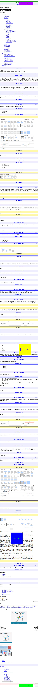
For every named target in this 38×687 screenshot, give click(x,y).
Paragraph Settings (8, 25)
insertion (4, 607)
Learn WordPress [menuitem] (6, 669)
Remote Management (7, 45)
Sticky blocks (4, 574)
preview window (6, 508)
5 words (36, 372)
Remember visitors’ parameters (8, 60)
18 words (36, 565)
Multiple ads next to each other (6, 576)
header (30, 606)
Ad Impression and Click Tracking (11, 40)
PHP (10, 607)
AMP (13, 605)
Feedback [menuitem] (5, 671)
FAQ (2, 53)
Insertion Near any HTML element (11, 31)
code (4, 606)
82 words (36, 299)
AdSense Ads (8, 27)
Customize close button (7, 57)
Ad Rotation (7, 36)
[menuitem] (20, 681)
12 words (36, 232)
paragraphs (8, 607)
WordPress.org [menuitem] (6, 667)
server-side (19, 607)
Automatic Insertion (8, 22)
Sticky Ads (7, 38)
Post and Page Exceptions (9, 34)
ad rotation (4, 605)
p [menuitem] (6, 675)
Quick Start (5, 17)
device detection (16, 606)
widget (29, 607)
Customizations (6, 43)
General (3, 198)
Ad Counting (7, 37)
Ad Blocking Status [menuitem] (7, 679)
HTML (35, 606)
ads (6, 605)
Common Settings (6, 18)
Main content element (11, 309)
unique (28, 607)
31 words (36, 352)
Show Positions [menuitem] (6, 674)
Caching (7, 35)
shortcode (24, 607)
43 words (36, 289)
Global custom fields (7, 46)
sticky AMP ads (27, 96)
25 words (36, 397)
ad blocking (1, 605)
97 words (36, 75)
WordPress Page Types (9, 26)
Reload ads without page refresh (8, 61)
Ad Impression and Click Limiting (11, 41)
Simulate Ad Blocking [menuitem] (7, 680)
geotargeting (28, 606)
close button (2, 606)
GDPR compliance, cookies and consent (10, 62)
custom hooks (9, 606)
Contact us (3, 66)
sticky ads (14, 77)
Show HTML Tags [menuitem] (7, 677)
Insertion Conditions (8, 28)
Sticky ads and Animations (7, 51)
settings (22, 607)
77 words (36, 187)
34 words (36, 279)
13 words (36, 104)
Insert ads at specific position (8, 59)
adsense (8, 605)
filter (24, 606)
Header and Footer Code (9, 24)
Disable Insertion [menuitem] (6, 678)
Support (3, 660)
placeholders (20, 77)
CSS (7, 606)
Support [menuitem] (5, 670)
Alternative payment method (8, 64)
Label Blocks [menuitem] (6, 673)
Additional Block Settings (9, 30)
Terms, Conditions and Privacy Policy (7, 662)
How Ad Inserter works (7, 54)
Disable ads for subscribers (8, 58)
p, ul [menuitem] (7, 676)
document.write (22, 606)
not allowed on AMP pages (18, 96)
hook (32, 606)
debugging (13, 606)
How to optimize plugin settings (8, 55)
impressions (1, 607)
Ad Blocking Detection (9, 42)
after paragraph (11, 605)
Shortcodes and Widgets (9, 23)
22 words (36, 387)
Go (35, 601)
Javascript (6, 607)
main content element (5, 209)
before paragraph (24, 605)
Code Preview (8, 21)
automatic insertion (19, 605)
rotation (17, 607)
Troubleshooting (6, 47)
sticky (26, 607)
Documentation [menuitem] (6, 668)
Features (5, 15)
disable (19, 606)
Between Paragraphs (7, 50)
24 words (36, 457)
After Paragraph (6, 49)
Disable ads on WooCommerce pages (9, 56)
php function (12, 607)
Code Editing (7, 20)
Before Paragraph (6, 48)
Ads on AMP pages (8, 32)
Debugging (5, 44)
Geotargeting (7, 39)
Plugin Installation (6, 16)
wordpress (31, 607)
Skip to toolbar (2, 666)
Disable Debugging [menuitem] (7, 672)
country (6, 606)
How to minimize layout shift (8, 63)
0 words (36, 114)
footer (26, 606)
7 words (36, 359)
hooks (33, 606)
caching (33, 605)
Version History (4, 65)
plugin (15, 607)
